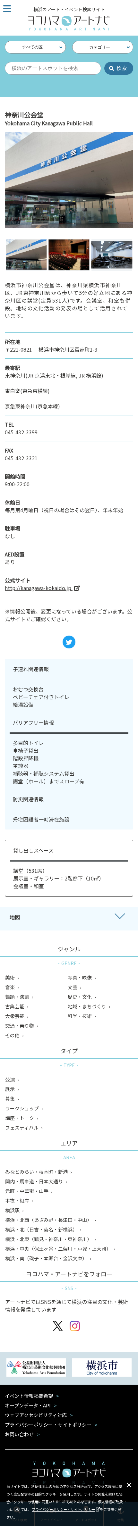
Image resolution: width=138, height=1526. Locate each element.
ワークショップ (22, 1108)
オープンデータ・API (28, 1405)
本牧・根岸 (17, 1200)
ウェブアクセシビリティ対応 (36, 1415)
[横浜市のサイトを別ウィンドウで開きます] (102, 1368)
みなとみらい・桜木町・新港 (37, 1171)
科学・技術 (80, 1016)
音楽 (10, 987)
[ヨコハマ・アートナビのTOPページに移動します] (69, 23)
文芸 (73, 987)
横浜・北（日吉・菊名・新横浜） (41, 1229)
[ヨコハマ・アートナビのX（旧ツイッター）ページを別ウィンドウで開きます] (58, 1327)
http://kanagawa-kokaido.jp (39, 588)
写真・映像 (80, 977)
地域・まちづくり (87, 1006)
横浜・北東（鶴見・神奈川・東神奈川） (49, 1239)
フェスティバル (22, 1127)
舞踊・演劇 (17, 996)
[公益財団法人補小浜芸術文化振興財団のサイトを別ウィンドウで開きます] (36, 1368)
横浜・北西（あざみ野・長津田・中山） (49, 1219)
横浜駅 (13, 1210)
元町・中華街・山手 (27, 1191)
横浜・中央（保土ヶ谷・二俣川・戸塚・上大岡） (58, 1248)
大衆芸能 (15, 1016)
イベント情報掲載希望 (29, 1395)
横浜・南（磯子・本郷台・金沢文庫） (46, 1258)
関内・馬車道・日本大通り (34, 1181)
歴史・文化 (80, 996)
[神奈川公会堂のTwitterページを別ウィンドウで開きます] (69, 642)
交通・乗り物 (20, 1025)
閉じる (129, 1485)
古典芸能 (15, 1006)
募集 (10, 1098)
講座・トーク (20, 1117)
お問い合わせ (19, 1434)
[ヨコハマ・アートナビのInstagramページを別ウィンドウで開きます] (75, 1327)
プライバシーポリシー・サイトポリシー (63, 1509)
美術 (10, 977)
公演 (10, 1079)
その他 (13, 1035)
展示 (10, 1089)
